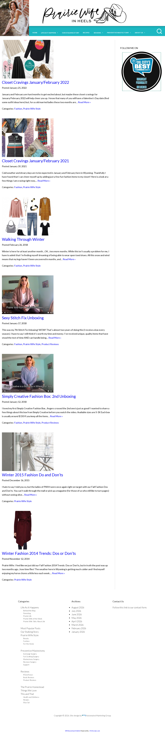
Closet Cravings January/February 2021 (35, 160)
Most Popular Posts (30, 628)
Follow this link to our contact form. (130, 607)
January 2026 (78, 631)
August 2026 (78, 607)
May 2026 (77, 617)
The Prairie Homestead (32, 687)
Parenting (27, 613)
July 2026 (76, 610)
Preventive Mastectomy (118, 33)
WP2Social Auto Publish (72, 731)
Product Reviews (50, 344)
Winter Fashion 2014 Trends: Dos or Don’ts (39, 553)
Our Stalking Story (30, 631)
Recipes (86, 33)
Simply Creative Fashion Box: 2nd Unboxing (39, 396)
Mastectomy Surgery (31, 659)
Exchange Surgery (30, 654)
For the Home (28, 644)
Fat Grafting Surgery (31, 656)
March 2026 (78, 624)
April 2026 (77, 621)
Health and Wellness (31, 697)
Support (26, 665)
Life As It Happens (30, 607)
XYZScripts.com (95, 731)
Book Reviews (28, 677)
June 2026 (77, 614)
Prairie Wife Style (32, 108)
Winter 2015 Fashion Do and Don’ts (32, 474)
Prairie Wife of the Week (32, 619)
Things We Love (29, 690)
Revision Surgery (29, 662)
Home (34, 33)
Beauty (26, 638)
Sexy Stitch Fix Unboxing (23, 317)
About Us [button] (139, 33)
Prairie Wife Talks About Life (34, 621)
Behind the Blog (29, 610)
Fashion (18, 108)
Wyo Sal (26, 702)
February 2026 (79, 628)
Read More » (84, 102)
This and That (27, 693)
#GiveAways (28, 675)
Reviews (25, 671)
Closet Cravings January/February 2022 (35, 82)
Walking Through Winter (23, 239)
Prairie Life (27, 616)
